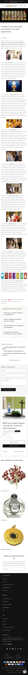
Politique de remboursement (10, 668)
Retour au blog (15, 360)
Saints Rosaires (5, 491)
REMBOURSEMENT (6, 587)
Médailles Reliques (5, 549)
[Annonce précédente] (2, 1)
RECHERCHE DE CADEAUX (8, 584)
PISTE (4, 610)
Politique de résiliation (12, 672)
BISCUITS (4, 621)
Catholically (9, 666)
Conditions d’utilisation (10, 670)
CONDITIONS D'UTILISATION (8, 627)
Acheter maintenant (14, 446)
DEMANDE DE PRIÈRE (7, 604)
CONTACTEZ (5, 578)
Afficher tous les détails (19, 451)
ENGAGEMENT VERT (7, 630)
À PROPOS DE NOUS (7, 598)
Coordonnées (19, 672)
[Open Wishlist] (22, 5)
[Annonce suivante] (25, 1)
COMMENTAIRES (6, 607)
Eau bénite (3, 520)
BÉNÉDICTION (5, 601)
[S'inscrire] (23, 569)
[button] (2, 5)
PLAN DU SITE (5, 618)
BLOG (9, 299)
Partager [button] (4, 37)
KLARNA (4, 581)
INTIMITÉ (4, 624)
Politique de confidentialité (21, 668)
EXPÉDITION (5, 590)
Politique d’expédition (19, 670)
